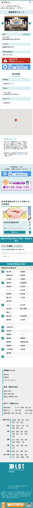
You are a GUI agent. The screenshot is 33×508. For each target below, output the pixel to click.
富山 (17, 434)
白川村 (11, 309)
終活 (26, 413)
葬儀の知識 (7, 407)
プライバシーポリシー (10, 380)
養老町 (11, 353)
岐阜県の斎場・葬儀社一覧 (12, 6)
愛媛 (13, 451)
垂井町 (11, 320)
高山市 (11, 316)
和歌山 (18, 442)
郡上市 (11, 298)
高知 (26, 451)
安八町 (11, 272)
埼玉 (23, 425)
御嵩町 (11, 342)
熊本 (26, 454)
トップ (2, 6)
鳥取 (26, 445)
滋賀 (26, 439)
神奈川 (18, 425)
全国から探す (7, 391)
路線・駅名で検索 (9, 394)
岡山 (13, 445)
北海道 (14, 420)
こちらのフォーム (20, 154)
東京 (13, 425)
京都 (22, 439)
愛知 (13, 431)
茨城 (13, 428)
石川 (22, 434)
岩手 (23, 420)
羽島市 (11, 331)
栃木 (22, 428)
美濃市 (11, 346)
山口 (13, 448)
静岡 (17, 431)
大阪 (13, 439)
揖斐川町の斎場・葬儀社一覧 (8, 8)
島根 (22, 445)
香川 (17, 451)
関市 (10, 312)
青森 (19, 420)
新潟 (26, 431)
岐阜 (22, 431)
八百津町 (11, 349)
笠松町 (11, 286)
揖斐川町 (11, 275)
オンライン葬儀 (19, 407)
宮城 (27, 420)
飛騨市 (11, 335)
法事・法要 (18, 410)
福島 (22, 422)
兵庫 (17, 439)
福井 (26, 434)
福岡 (13, 454)
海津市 (11, 283)
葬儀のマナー (7, 410)
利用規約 (6, 377)
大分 (13, 457)
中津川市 (11, 327)
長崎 (22, 454)
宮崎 (17, 457)
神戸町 (11, 301)
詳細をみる (14, 232)
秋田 (13, 422)
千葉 (27, 425)
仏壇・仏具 (28, 407)
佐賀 (17, 454)
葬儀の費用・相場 (9, 413)
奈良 (13, 442)
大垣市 (11, 279)
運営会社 (6, 374)
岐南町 (11, 294)
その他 (30, 413)
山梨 (13, 436)
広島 (17, 445)
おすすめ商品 (28, 410)
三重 (23, 442)
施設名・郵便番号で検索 (11, 396)
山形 (17, 422)
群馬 (17, 428)
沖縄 (27, 457)
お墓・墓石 (18, 413)
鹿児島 (22, 457)
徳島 (22, 451)
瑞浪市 (11, 338)
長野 (13, 434)
